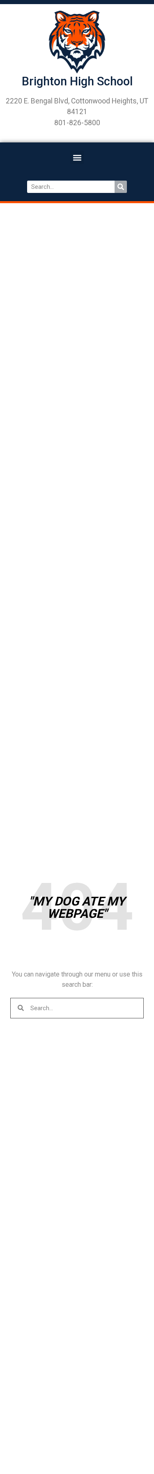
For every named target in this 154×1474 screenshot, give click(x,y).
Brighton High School (77, 81)
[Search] (121, 187)
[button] (77, 157)
